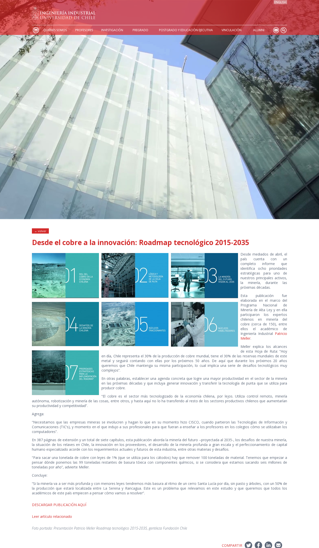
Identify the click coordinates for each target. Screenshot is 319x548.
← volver (40, 231)
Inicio (35, 30)
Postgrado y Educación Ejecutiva (186, 30)
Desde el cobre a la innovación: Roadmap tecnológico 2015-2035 (140, 242)
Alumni (258, 30)
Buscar (283, 30)
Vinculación (231, 30)
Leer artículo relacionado (52, 516)
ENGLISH (280, 2)
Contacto (276, 30)
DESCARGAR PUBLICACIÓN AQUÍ (59, 504)
